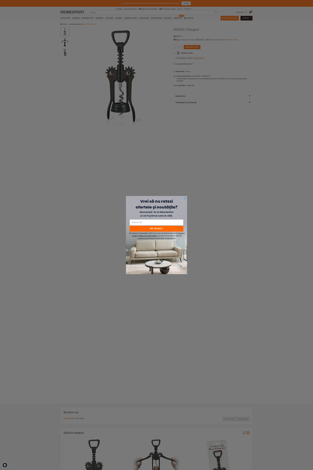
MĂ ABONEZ (156, 229)
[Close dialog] (185, 198)
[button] (5, 465)
